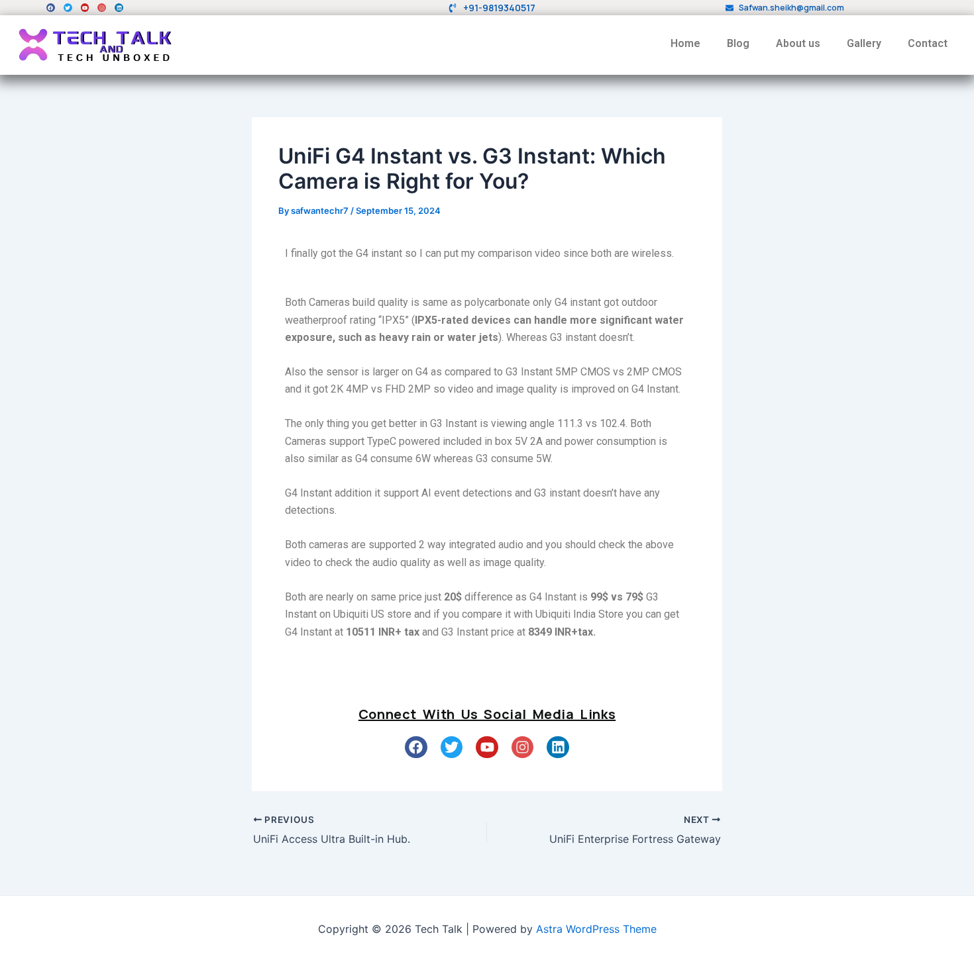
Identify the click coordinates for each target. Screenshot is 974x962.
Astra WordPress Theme (596, 929)
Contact (927, 43)
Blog (738, 43)
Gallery (864, 43)
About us (798, 43)
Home (685, 43)
